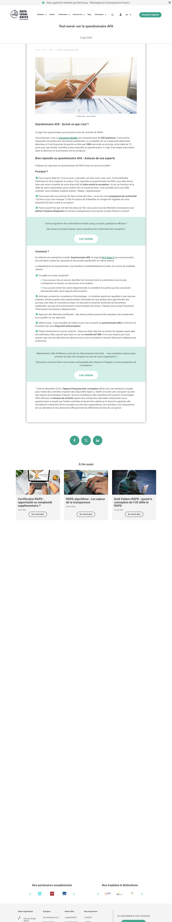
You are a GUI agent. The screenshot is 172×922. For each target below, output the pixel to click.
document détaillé (68, 137)
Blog (89, 14)
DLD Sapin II (108, 257)
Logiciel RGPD (70, 917)
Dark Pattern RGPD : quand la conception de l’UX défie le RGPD (133, 502)
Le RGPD (88, 917)
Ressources (77, 14)
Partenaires (63, 14)
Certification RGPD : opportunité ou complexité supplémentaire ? (35, 502)
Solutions (40, 14)
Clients (52, 14)
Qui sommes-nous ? (51, 917)
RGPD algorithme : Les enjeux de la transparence (85, 500)
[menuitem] (128, 15)
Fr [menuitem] (127, 14)
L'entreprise (99, 14)
